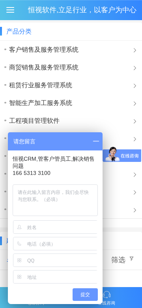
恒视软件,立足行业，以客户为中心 (82, 10)
